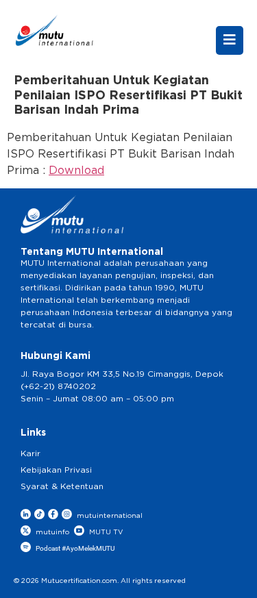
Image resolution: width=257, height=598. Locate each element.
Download (76, 170)
